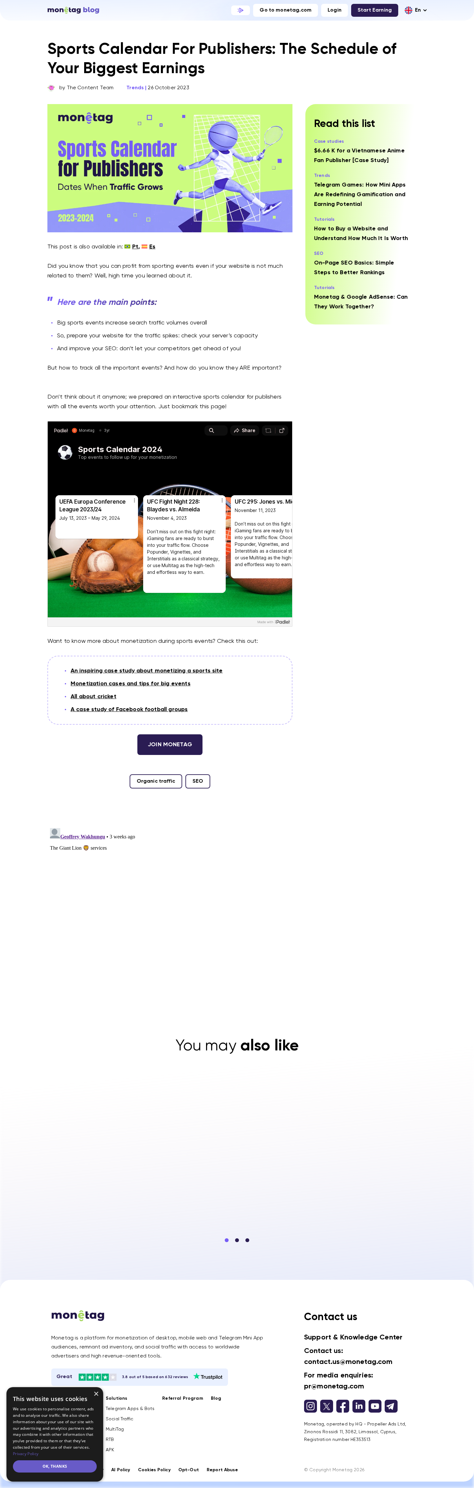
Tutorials (324, 219)
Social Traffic (119, 1419)
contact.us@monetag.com (348, 1362)
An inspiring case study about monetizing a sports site (147, 671)
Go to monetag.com (285, 10)
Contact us (331, 1317)
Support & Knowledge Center (353, 1337)
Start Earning (375, 10)
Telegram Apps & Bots (130, 1408)
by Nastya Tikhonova (225, 1213)
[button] (227, 1240)
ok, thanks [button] (55, 1466)
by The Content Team (86, 88)
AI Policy (120, 1470)
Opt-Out (188, 1470)
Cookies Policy (154, 1470)
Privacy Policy (25, 1453)
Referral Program (182, 1398)
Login (334, 10)
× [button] (96, 1394)
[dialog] (54, 1434)
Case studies (329, 141)
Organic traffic (156, 781)
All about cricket (93, 697)
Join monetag (170, 745)
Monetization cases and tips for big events (131, 684)
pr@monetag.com (334, 1386)
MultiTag (115, 1429)
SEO (198, 781)
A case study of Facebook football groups (129, 709)
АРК (110, 1450)
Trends (135, 88)
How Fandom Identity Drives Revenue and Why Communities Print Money (363, 1181)
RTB (110, 1439)
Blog (216, 1398)
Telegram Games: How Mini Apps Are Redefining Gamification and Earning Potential (360, 194)
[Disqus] (169, 906)
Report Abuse (222, 1470)
